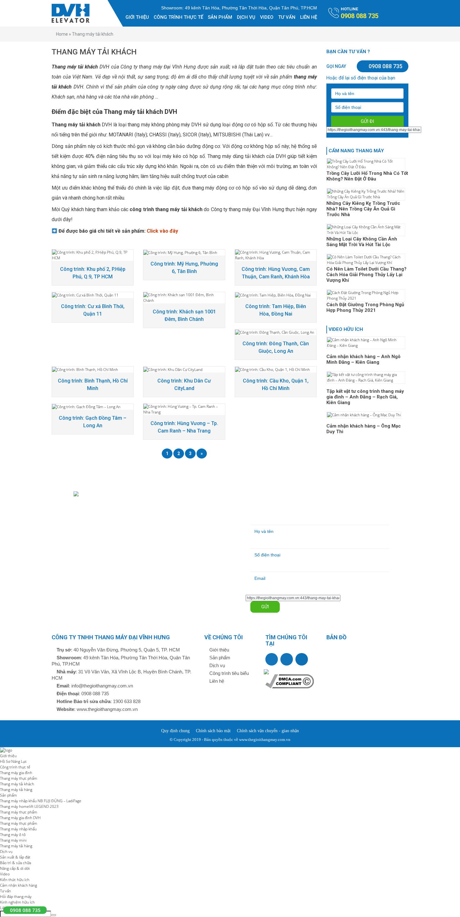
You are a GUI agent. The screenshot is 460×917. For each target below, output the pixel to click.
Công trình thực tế (178, 17)
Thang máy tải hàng (16, 789)
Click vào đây (162, 231)
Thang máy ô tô (13, 834)
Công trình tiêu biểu (228, 673)
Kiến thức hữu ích (14, 879)
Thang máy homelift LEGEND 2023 (29, 806)
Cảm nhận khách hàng (18, 885)
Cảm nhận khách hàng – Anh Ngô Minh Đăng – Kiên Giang (363, 359)
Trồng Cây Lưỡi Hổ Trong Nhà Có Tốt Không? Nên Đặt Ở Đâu (367, 176)
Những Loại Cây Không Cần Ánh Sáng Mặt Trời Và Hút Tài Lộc (361, 241)
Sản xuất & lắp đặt (15, 857)
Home (62, 34)
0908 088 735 (384, 66)
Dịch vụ (246, 17)
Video (266, 17)
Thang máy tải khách (17, 784)
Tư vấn (286, 17)
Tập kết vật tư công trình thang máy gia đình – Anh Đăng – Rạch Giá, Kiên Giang (365, 396)
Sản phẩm (220, 17)
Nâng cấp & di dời (15, 868)
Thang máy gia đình (16, 772)
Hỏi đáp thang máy (16, 896)
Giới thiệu (137, 17)
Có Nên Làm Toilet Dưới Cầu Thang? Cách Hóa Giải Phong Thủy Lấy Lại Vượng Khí (366, 274)
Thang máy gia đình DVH (20, 817)
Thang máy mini (13, 840)
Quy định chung (175, 730)
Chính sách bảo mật (213, 730)
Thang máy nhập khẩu (18, 829)
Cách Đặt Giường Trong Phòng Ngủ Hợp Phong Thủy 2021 (365, 307)
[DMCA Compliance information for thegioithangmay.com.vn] (289, 680)
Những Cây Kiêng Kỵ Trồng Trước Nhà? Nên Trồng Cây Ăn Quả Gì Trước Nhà (363, 208)
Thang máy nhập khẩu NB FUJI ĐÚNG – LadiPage (40, 800)
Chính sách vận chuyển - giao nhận (268, 730)
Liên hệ (308, 17)
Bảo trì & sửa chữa (15, 862)
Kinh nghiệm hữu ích (17, 902)
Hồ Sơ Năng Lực (13, 761)
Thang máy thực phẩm (18, 778)
